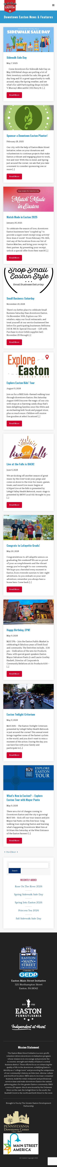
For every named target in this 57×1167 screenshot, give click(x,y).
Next (13, 852)
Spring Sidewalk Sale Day (28, 894)
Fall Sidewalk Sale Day (28, 918)
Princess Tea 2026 (28, 910)
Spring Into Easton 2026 (28, 902)
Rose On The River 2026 (28, 886)
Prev (8, 852)
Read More (14, 95)
